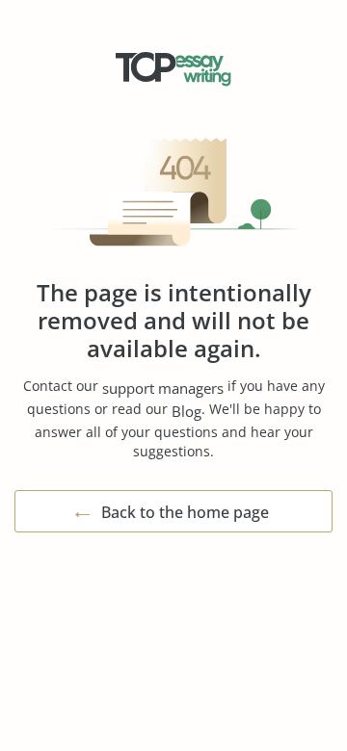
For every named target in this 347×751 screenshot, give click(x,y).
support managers (163, 388)
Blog (186, 411)
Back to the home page (185, 512)
